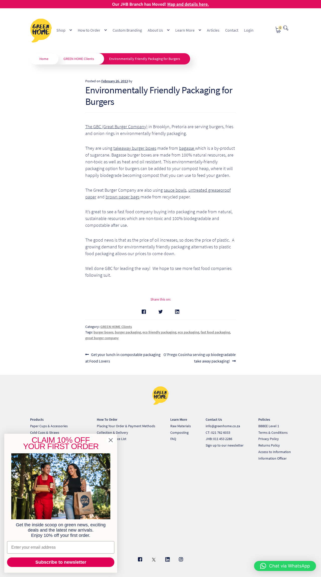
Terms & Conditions (273, 432)
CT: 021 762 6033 (218, 432)
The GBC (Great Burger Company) (116, 126)
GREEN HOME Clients (78, 58)
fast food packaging (215, 332)
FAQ (173, 439)
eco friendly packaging (159, 332)
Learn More (185, 30)
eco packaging (188, 332)
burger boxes (103, 332)
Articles (213, 30)
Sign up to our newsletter (225, 445)
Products (37, 419)
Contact (231, 30)
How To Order (107, 419)
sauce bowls (175, 190)
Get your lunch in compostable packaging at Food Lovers (122, 358)
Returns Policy (269, 445)
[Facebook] (144, 312)
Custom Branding (127, 30)
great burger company (102, 338)
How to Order (89, 30)
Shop (60, 30)
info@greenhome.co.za (223, 426)
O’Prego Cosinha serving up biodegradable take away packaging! (199, 358)
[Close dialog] (110, 440)
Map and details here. (188, 4)
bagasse (187, 148)
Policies (264, 419)
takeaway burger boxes (134, 148)
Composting (179, 432)
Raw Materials (180, 426)
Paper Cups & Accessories (49, 426)
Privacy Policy (268, 439)
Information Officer (272, 458)
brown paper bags (122, 197)
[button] (285, 566)
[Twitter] (160, 312)
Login (249, 30)
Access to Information (274, 452)
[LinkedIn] (177, 312)
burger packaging (128, 332)
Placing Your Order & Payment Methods (126, 426)
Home (43, 58)
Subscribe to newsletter (60, 562)
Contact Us (214, 419)
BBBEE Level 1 (268, 426)
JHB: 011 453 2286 (219, 439)
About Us (155, 30)
